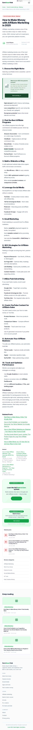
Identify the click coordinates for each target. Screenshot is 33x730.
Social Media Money (9, 573)
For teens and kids (7, 705)
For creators (5, 703)
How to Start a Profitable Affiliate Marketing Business (21, 453)
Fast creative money (7, 687)
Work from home (6, 676)
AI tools (4, 700)
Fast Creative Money (9, 579)
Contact (4, 715)
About (4, 712)
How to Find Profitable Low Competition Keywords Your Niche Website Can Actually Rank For (17, 424)
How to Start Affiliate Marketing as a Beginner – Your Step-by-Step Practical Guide (8, 468)
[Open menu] (29, 2)
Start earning (16, 95)
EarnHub (7, 2)
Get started (16, 498)
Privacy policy (6, 718)
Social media (5, 681)
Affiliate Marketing (9, 564)
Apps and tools (6, 684)
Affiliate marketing (7, 694)
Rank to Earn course (7, 697)
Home (3, 7)
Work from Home (8, 567)
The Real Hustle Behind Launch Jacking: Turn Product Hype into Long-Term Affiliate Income (17, 437)
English (20, 1)
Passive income (6, 679)
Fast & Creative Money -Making (15, 7)
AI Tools (6, 576)
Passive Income (8, 570)
